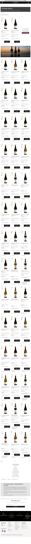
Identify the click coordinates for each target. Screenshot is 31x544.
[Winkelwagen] (30, 2)
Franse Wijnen (14, 498)
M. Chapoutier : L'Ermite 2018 (15, 128)
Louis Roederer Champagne (15, 476)
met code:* (14, 0)
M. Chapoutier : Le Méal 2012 (5, 299)
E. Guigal (18, 185)
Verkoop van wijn (3, 498)
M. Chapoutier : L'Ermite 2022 (15, 214)
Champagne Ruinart (15, 473)
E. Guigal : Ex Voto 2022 (14, 299)
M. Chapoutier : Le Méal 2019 (25, 100)
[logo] (15, 3)
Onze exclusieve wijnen (9, 498)
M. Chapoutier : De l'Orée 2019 (15, 71)
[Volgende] (29, 461)
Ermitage (5, 73)
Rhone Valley (2, 73)
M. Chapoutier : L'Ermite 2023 (15, 156)
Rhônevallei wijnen (19, 498)
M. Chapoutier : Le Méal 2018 (25, 156)
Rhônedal (15, 489)
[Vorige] (2, 461)
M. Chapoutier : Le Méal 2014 (25, 128)
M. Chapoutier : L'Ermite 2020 (5, 128)
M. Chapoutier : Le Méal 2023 (25, 415)
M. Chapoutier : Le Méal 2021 (5, 415)
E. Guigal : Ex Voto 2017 (14, 415)
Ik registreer (15, 506)
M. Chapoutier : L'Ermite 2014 (25, 71)
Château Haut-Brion (15, 468)
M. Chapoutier (2, 102)
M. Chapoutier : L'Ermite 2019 (5, 214)
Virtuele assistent (17, 527)
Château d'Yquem (15, 469)
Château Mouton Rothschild (15, 472)
